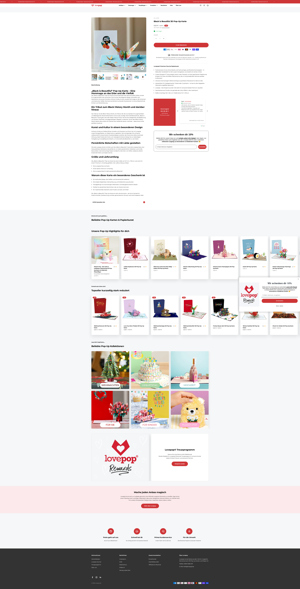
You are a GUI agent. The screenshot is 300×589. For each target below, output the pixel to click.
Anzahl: (156, 35)
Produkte (153, 5)
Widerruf (122, 567)
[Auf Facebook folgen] (92, 577)
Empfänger (142, 5)
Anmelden (202, 147)
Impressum (122, 559)
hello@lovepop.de (189, 566)
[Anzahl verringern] (156, 38)
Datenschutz (123, 564)
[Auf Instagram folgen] (96, 577)
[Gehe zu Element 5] (122, 77)
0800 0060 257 (188, 563)
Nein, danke (279, 306)
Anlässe (121, 5)
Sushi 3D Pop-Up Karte (250, 266)
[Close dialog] (298, 279)
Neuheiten (164, 5)
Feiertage (131, 5)
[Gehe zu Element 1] (94, 77)
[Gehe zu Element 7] (136, 77)
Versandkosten (166, 27)
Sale (171, 5)
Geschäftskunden (154, 562)
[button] (178, 111)
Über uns (178, 5)
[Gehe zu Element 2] (101, 77)
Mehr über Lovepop (150, 506)
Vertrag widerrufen (124, 570)
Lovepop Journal (96, 562)
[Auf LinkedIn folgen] (100, 577)
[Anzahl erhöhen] (163, 38)
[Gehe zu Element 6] (129, 77)
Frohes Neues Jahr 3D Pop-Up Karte (224, 326)
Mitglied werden (180, 464)
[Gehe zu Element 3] (108, 78)
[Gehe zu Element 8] (143, 77)
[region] (192, 111)
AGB (120, 562)
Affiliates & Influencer (155, 564)
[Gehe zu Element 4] (115, 77)
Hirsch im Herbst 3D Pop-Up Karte (283, 326)
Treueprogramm (96, 564)
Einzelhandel (152, 559)
